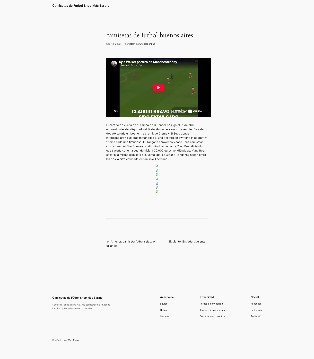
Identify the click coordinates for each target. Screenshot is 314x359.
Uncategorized (147, 43)
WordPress (73, 340)
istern (132, 43)
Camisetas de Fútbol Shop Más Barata (80, 6)
